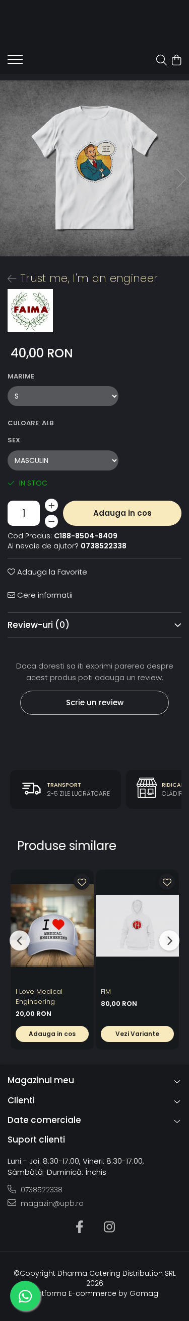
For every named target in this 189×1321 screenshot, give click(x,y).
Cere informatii (44, 595)
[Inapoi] (7, 279)
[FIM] (137, 926)
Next (181, 178)
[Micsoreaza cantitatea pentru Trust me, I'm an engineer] (51, 521)
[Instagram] (109, 1227)
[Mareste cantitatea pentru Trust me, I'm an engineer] (51, 505)
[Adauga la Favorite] (82, 882)
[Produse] (15, 62)
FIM (106, 991)
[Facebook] (80, 1227)
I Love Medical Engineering (39, 996)
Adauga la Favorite (51, 572)
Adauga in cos (122, 513)
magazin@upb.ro (51, 1203)
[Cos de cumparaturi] (176, 61)
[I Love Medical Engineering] (52, 926)
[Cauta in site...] (161, 61)
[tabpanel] (94, 168)
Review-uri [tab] (39, 625)
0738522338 (40, 1190)
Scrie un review (94, 702)
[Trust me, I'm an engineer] (94, 168)
